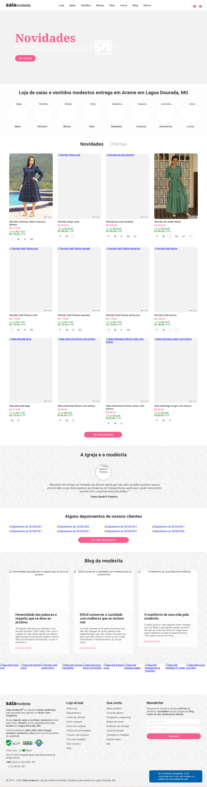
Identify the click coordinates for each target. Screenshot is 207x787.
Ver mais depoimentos (103, 540)
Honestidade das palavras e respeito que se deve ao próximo (36, 618)
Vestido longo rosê (68, 221)
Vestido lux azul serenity (119, 221)
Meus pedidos (114, 708)
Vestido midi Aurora (165, 315)
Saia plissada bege (19, 405)
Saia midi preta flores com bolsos (76, 405)
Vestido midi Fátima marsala (74, 315)
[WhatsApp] (185, 743)
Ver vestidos (25, 58)
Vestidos (86, 5)
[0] (198, 4)
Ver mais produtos (103, 434)
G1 (135, 236)
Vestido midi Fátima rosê (23, 315)
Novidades (92, 144)
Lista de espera (115, 712)
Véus (112, 5)
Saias (72, 5)
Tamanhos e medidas (118, 735)
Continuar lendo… (24, 648)
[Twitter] (162, 743)
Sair (108, 743)
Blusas (100, 5)
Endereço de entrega (118, 726)
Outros (147, 5)
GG (31, 239)
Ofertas (118, 144)
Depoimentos (73, 712)
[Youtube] (179, 743)
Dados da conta (115, 721)
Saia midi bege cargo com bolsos (173, 405)
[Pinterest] (173, 743)
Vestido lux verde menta (167, 221)
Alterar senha (114, 739)
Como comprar (74, 721)
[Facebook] (156, 743)
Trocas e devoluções (77, 735)
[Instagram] (168, 743)
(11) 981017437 (17, 766)
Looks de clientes (75, 717)
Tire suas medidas (76, 739)
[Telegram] (191, 743)
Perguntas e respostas (119, 717)
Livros (123, 5)
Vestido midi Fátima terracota (123, 315)
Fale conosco (73, 743)
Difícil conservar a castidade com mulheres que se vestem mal (102, 618)
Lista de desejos (115, 730)
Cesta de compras (76, 726)
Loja (61, 5)
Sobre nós (71, 708)
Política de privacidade (78, 730)
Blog (135, 5)
